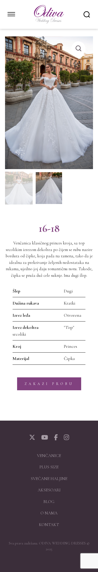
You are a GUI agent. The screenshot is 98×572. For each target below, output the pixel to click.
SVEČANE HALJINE (49, 478)
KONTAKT (49, 524)
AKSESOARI (49, 490)
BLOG (49, 501)
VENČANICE (49, 455)
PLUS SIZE (49, 467)
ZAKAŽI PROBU (49, 384)
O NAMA (49, 513)
